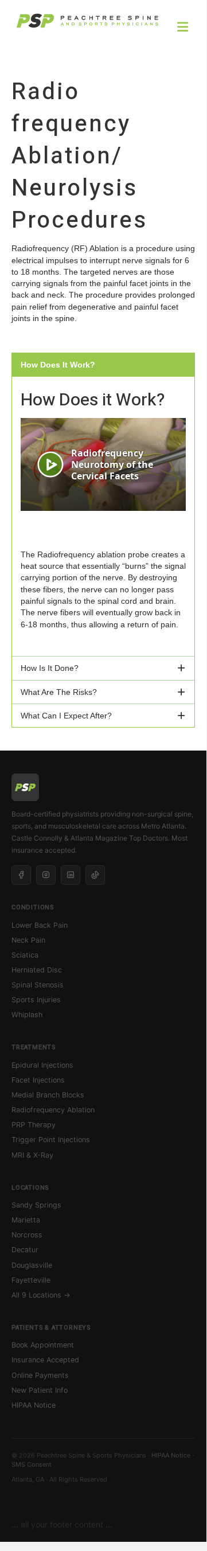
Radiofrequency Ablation (53, 1109)
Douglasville (31, 1265)
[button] (103, 364)
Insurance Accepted (45, 1359)
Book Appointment (42, 1345)
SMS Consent (31, 1464)
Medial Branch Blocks (47, 1095)
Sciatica (24, 955)
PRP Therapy (33, 1124)
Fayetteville (30, 1280)
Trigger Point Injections (50, 1139)
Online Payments (40, 1375)
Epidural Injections (42, 1065)
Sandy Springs (36, 1205)
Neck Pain (28, 940)
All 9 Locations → (41, 1295)
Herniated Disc (36, 970)
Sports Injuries (36, 999)
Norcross (26, 1234)
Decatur (24, 1249)
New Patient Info (39, 1390)
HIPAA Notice (33, 1405)
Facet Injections (38, 1080)
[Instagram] (46, 875)
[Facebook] (21, 875)
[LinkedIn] (70, 875)
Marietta (25, 1220)
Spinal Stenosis (37, 984)
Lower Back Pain (39, 925)
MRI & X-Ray (32, 1155)
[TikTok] (95, 875)
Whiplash (26, 1014)
